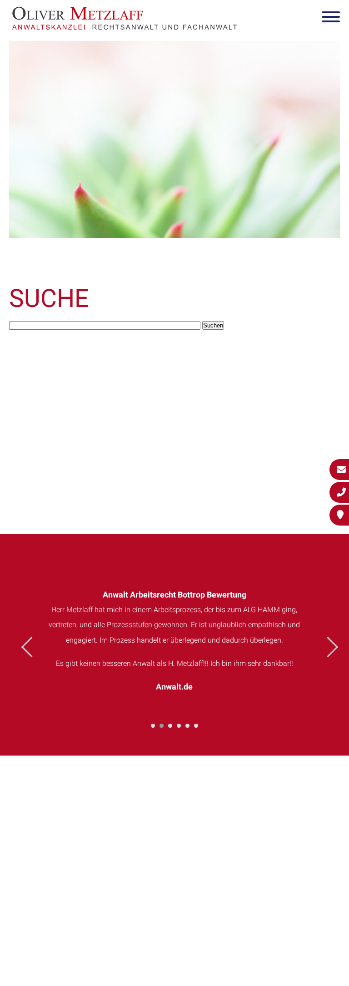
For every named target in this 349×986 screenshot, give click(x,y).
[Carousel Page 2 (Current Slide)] (162, 726)
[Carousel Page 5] (187, 726)
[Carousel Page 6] (196, 726)
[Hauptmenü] (331, 19)
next (328, 647)
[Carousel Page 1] (153, 726)
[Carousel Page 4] (179, 726)
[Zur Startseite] (124, 26)
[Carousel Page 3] (170, 726)
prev (31, 647)
